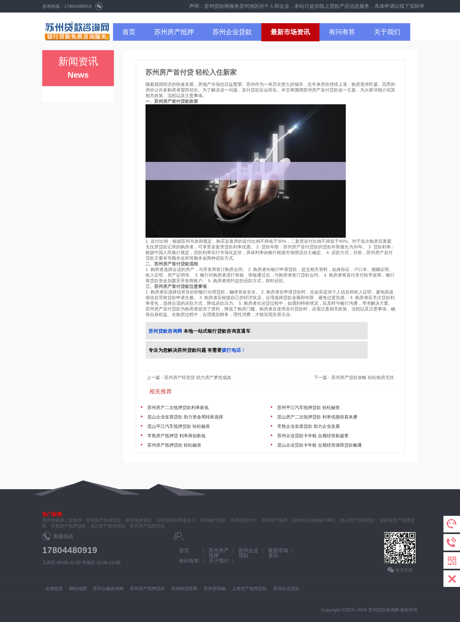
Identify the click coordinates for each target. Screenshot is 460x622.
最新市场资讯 (290, 31)
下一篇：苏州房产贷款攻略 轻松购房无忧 (354, 377)
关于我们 (387, 31)
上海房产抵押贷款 (249, 588)
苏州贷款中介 (244, 520)
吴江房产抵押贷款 (107, 525)
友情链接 (54, 588)
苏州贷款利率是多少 (176, 520)
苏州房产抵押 (174, 31)
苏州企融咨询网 (108, 588)
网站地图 (78, 588)
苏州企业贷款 (232, 31)
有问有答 (342, 31)
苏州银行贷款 (213, 520)
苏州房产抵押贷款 (147, 525)
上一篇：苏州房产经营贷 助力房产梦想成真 (189, 377)
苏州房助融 (215, 588)
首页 (128, 31)
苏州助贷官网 (184, 588)
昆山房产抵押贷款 (357, 520)
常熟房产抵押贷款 (68, 525)
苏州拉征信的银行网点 (314, 520)
